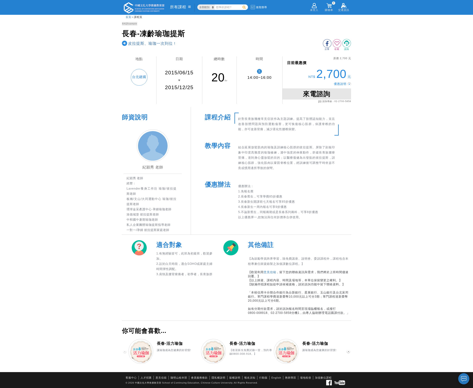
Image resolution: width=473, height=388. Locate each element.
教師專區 (290, 377)
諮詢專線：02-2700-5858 (336, 101)
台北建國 (139, 77)
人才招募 (146, 377)
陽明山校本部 (179, 377)
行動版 (263, 377)
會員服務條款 (199, 377)
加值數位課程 (323, 377)
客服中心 (131, 377)
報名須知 (249, 377)
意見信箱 (270, 272)
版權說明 (234, 377)
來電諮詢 (316, 94)
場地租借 (305, 377)
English (276, 377)
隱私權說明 (218, 377)
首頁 (128, 17)
